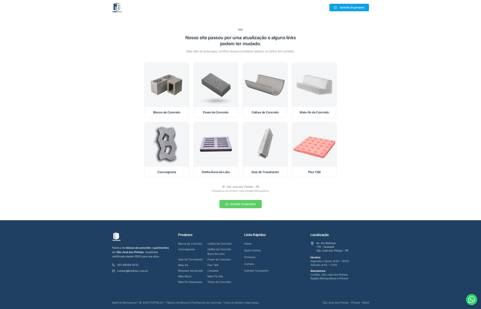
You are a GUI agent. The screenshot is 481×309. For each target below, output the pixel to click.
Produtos (235, 7)
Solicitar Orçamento (243, 204)
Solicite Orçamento (352, 7)
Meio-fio (183, 265)
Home (193, 7)
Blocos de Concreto (190, 243)
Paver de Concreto (219, 259)
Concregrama (186, 249)
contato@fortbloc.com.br (132, 270)
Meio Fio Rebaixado (190, 281)
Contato (257, 7)
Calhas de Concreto (219, 243)
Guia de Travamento (190, 259)
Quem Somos (212, 7)
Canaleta (212, 270)
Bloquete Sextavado (190, 270)
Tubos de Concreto (219, 281)
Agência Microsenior (124, 302)
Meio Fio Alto (215, 276)
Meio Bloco (184, 276)
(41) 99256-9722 (127, 264)
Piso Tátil (212, 265)
